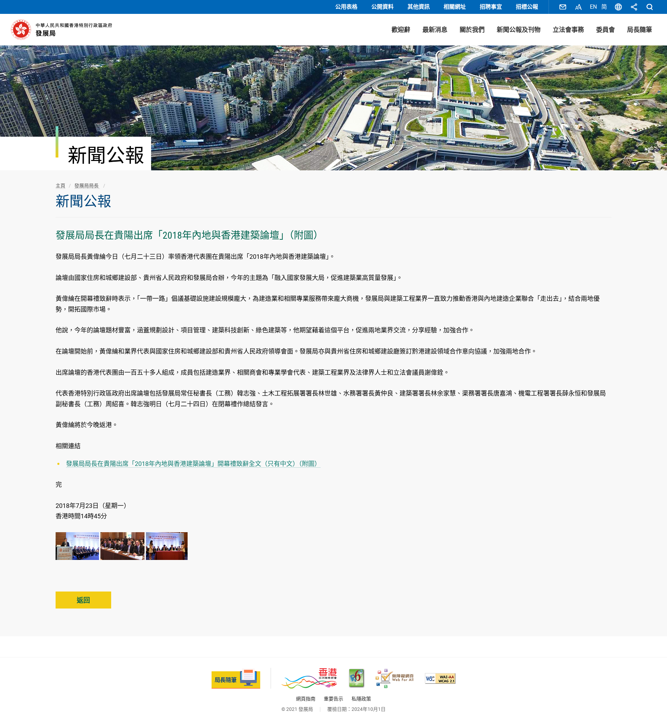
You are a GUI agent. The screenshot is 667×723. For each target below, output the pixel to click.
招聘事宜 (491, 6)
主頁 (60, 185)
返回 (83, 600)
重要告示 (333, 698)
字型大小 (578, 7)
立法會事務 (568, 29)
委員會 (605, 29)
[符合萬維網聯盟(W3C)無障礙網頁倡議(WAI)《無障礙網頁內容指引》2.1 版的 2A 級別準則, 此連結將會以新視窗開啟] (440, 678)
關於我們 (472, 29)
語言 (618, 7)
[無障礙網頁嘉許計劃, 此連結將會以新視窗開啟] (394, 678)
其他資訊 (418, 6)
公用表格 (346, 6)
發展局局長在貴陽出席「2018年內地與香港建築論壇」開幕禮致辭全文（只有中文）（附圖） (193, 463)
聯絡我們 (563, 7)
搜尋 (650, 7)
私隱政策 (361, 698)
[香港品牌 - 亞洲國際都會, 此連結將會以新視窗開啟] (309, 678)
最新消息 (434, 29)
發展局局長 (87, 185)
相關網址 (455, 6)
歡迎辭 (401, 29)
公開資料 (382, 6)
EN (593, 6)
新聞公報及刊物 (519, 29)
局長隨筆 (639, 29)
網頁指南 (305, 698)
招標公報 (527, 6)
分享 (634, 7)
